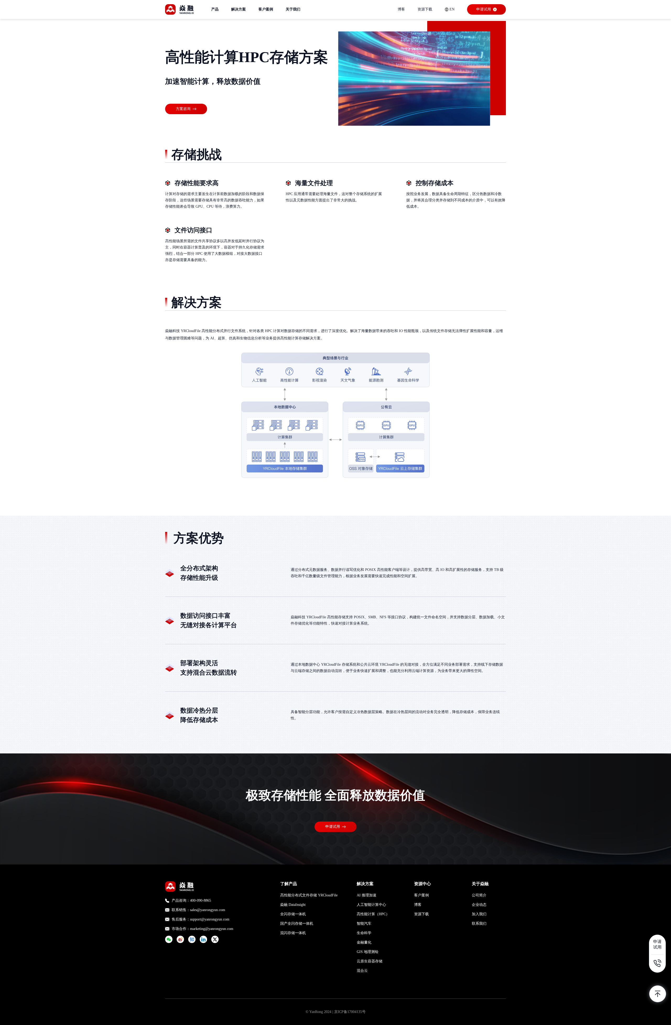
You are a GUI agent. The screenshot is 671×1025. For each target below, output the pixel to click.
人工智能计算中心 (371, 905)
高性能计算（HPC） (373, 914)
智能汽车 (364, 923)
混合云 (362, 971)
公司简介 (479, 895)
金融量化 (364, 942)
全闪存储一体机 (293, 914)
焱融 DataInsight (293, 905)
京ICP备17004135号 (350, 1012)
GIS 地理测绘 (367, 952)
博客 (401, 9)
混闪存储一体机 (293, 933)
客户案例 (421, 895)
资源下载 (425, 9)
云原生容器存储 (369, 961)
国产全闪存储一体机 (296, 923)
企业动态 (479, 905)
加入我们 (479, 914)
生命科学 (364, 933)
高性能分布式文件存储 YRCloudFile (309, 895)
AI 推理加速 (366, 895)
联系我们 (479, 923)
